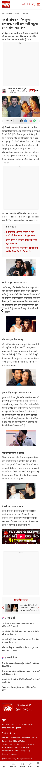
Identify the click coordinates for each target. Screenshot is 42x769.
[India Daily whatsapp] (34, 120)
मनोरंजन (25, 14)
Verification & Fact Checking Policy (16, 751)
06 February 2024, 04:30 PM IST (17, 92)
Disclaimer (15, 738)
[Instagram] (26, 709)
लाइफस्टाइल (28, 725)
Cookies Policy (8, 744)
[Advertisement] (21, 65)
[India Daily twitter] (21, 120)
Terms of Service (22, 748)
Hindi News (7, 14)
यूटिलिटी (18, 728)
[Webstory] (28, 4)
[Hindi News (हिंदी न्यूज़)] (6, 4)
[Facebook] (18, 709)
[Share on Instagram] (30, 120)
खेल (12, 725)
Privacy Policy (7, 748)
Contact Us (6, 741)
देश (3, 725)
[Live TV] (23, 4)
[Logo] (7, 707)
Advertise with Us (29, 738)
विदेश (7, 725)
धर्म (13, 728)
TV (36, 91)
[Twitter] (22, 709)
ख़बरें (17, 14)
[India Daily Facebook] (25, 120)
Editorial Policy (19, 741)
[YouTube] (30, 709)
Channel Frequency (10, 754)
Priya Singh (21, 89)
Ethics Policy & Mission (25, 744)
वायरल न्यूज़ (6, 728)
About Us (5, 738)
